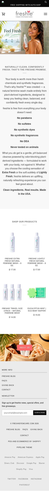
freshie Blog (9, 376)
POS (10, 441)
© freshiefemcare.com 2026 (24, 423)
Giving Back (8, 385)
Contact (6, 390)
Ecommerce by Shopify (29, 441)
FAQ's (4, 381)
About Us (25, 347)
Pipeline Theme (24, 447)
